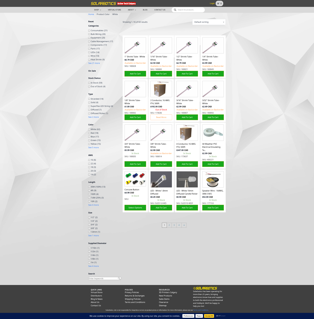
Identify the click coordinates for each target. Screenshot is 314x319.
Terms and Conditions (135, 302)
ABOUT (131, 10)
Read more (161, 117)
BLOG (145, 10)
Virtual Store (96, 292)
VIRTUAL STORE (114, 10)
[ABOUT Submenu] (136, 10)
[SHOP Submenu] (101, 10)
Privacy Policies (132, 292)
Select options (135, 207)
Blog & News (97, 299)
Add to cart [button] (135, 73)
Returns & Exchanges (135, 295)
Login (212, 3)
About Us (95, 302)
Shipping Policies (133, 299)
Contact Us (96, 305)
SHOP (96, 10)
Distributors (96, 295)
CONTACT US (159, 10)
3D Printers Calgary (168, 292)
